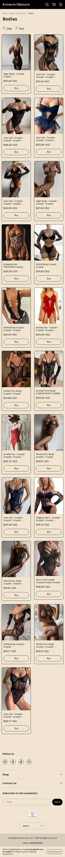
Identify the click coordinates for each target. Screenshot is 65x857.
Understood (54, 851)
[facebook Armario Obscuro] (13, 761)
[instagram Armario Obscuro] (5, 761)
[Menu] (60, 4)
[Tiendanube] (32, 843)
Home (4, 13)
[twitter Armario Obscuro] (29, 761)
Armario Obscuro (16, 4)
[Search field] (47, 4)
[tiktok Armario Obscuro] (21, 761)
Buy (16, 88)
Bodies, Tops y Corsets (17, 13)
